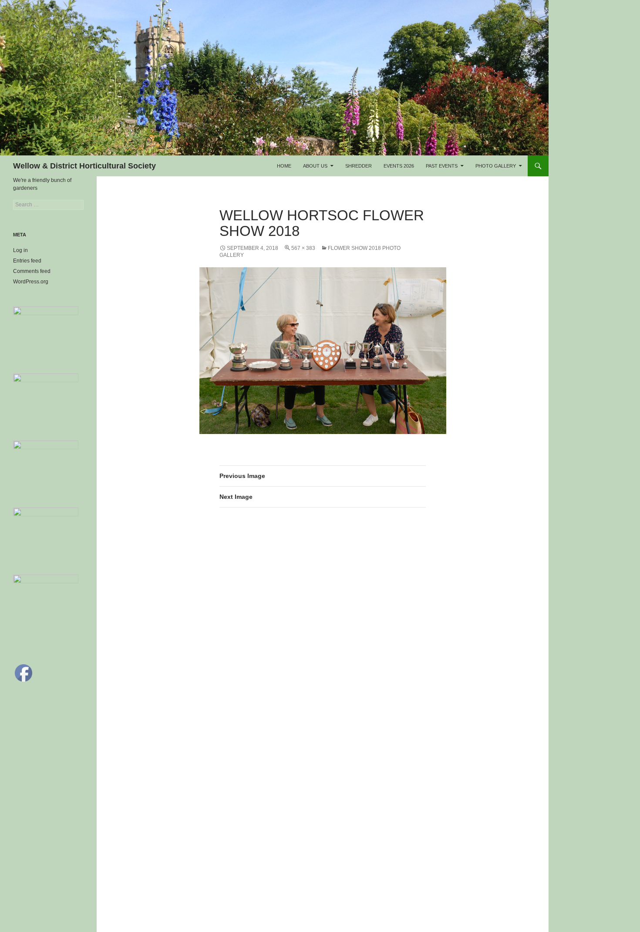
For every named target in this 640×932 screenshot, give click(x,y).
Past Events (442, 165)
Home (284, 165)
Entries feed (27, 261)
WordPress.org (30, 282)
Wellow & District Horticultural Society (84, 166)
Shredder (358, 165)
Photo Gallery (495, 165)
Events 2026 (399, 165)
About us (315, 165)
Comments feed (32, 271)
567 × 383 (303, 248)
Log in (20, 250)
